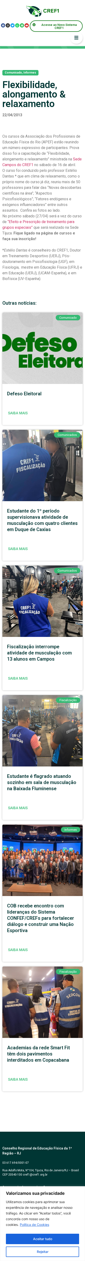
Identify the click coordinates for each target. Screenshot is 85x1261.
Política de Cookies (34, 1225)
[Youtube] (27, 25)
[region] (42, 1223)
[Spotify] (22, 25)
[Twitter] (12, 25)
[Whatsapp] (17, 25)
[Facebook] (3, 25)
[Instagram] (8, 25)
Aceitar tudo (42, 1239)
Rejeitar (42, 1252)
